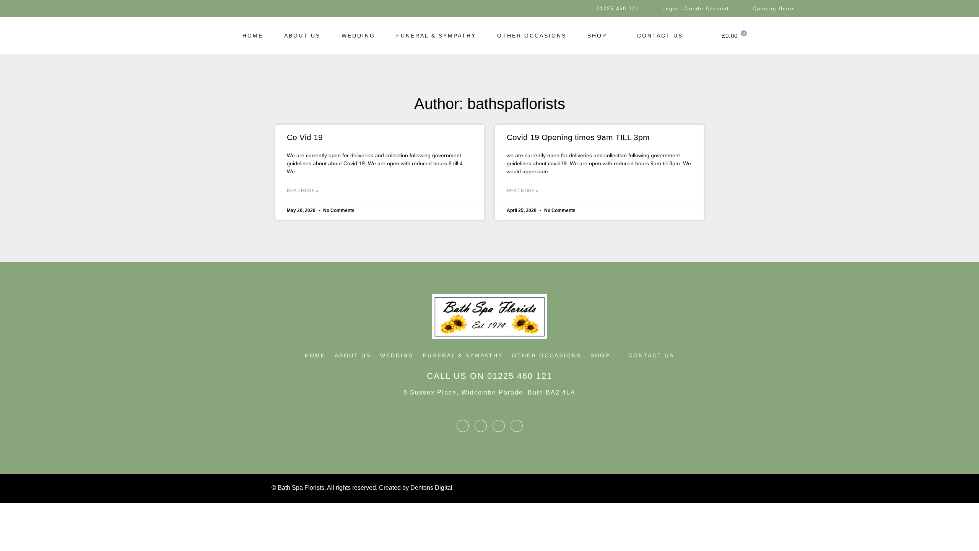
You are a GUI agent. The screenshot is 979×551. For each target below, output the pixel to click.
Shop (597, 36)
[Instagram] (226, 8)
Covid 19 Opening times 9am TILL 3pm (578, 137)
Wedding (358, 36)
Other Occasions (531, 36)
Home (252, 36)
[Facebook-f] (192, 8)
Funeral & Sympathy (436, 36)
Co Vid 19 (305, 137)
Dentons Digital (431, 487)
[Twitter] (209, 8)
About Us (302, 36)
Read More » (303, 190)
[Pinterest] (243, 8)
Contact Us (660, 36)
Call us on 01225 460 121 (489, 376)
